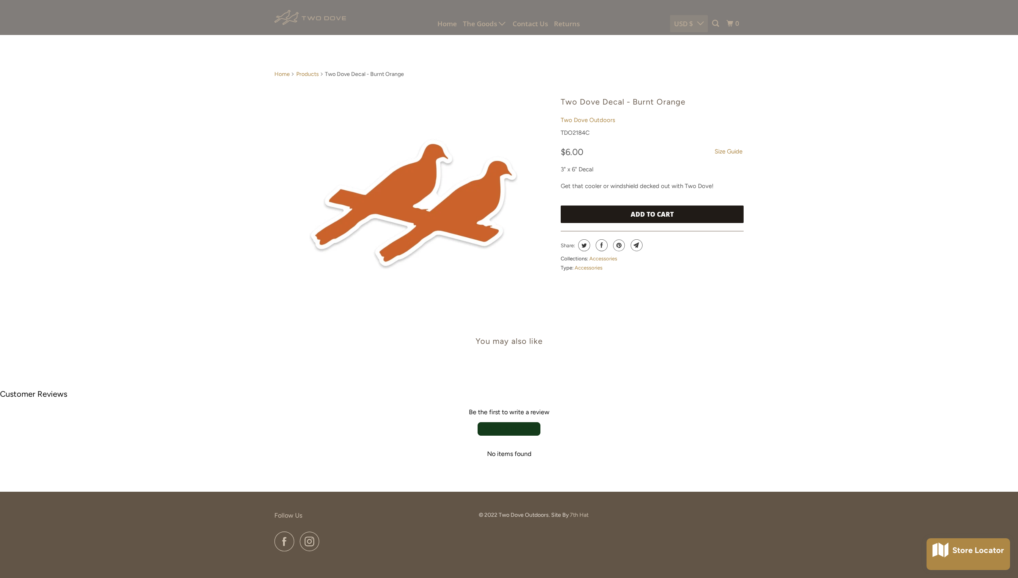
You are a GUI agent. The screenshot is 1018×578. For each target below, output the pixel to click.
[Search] (716, 23)
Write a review (509, 429)
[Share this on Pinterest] (618, 245)
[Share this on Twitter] (583, 245)
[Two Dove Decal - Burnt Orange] (413, 202)
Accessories (603, 259)
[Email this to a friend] (636, 245)
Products (307, 74)
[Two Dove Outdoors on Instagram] (312, 541)
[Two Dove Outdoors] (310, 17)
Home (447, 23)
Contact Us (530, 23)
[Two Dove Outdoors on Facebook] (286, 541)
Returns (567, 23)
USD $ (683, 23)
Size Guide (728, 151)
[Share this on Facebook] (601, 245)
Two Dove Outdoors (588, 120)
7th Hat (579, 515)
